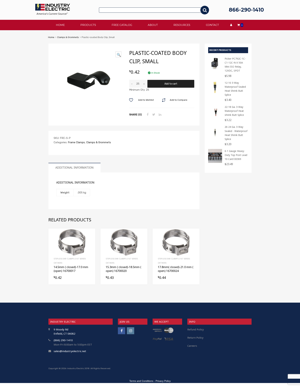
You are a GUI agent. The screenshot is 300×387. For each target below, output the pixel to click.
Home (51, 37)
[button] (118, 54)
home (60, 25)
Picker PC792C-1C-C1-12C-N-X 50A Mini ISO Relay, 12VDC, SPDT (235, 64)
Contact (212, 25)
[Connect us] (121, 330)
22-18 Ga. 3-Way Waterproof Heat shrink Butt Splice (234, 110)
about (153, 25)
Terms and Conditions (141, 381)
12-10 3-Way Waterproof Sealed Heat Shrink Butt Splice (235, 88)
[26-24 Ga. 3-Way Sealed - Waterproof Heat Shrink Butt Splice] (215, 137)
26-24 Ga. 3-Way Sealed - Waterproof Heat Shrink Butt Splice (236, 132)
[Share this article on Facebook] (147, 114)
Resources (181, 25)
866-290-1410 (246, 10)
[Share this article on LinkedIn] (159, 114)
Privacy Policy (163, 381)
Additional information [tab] (74, 167)
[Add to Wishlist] (89, 235)
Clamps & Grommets (68, 37)
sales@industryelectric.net (70, 351)
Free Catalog (122, 25)
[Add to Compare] (89, 240)
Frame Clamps (76, 142)
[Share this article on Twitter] (153, 114)
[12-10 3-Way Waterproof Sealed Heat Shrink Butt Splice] (215, 93)
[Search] (204, 10)
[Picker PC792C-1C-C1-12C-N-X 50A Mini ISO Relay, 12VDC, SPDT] (215, 69)
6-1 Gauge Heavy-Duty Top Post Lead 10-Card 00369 (236, 155)
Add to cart (170, 83)
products (88, 25)
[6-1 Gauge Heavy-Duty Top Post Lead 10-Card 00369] (215, 162)
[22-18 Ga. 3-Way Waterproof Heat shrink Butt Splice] (215, 117)
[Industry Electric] (52, 13)
